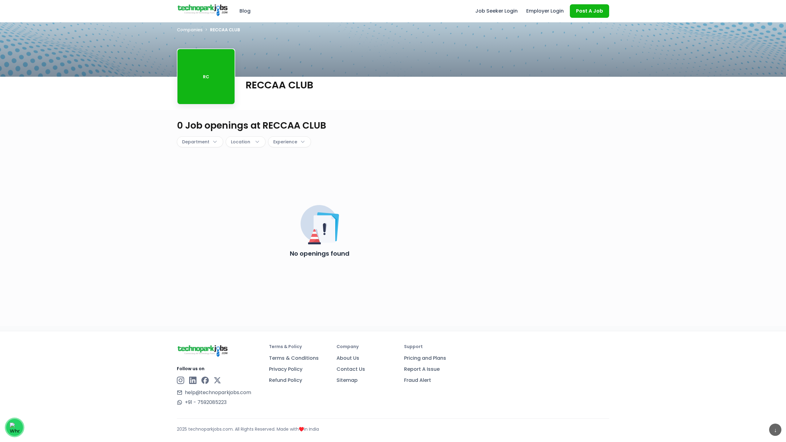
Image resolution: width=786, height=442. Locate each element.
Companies (190, 30)
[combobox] (200, 141)
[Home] (202, 10)
